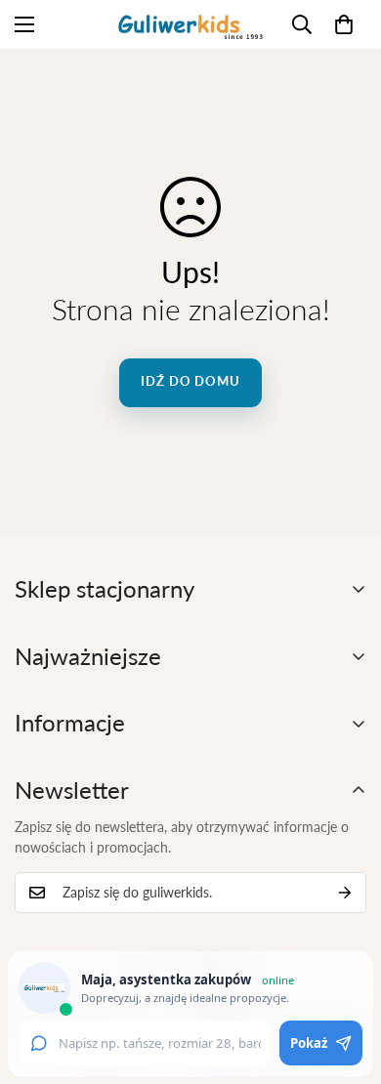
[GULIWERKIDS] (190, 24)
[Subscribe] (344, 892)
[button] (343, 24)
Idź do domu (190, 381)
